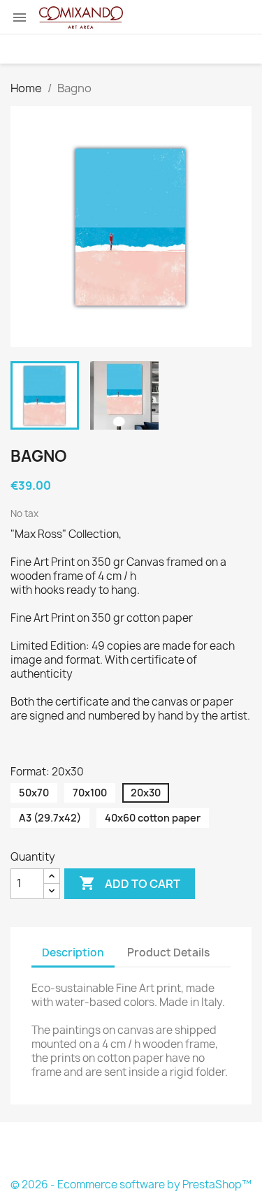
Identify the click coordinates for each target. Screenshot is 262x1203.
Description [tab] (73, 952)
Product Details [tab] (168, 952)
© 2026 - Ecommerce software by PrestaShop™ (131, 1184)
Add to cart (129, 883)
